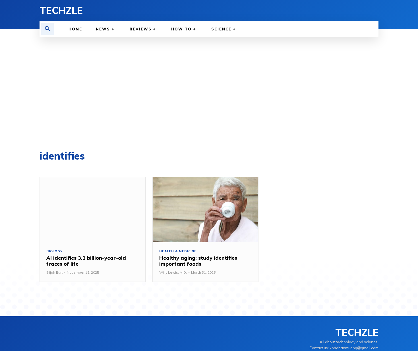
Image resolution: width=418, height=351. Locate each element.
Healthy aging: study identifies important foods (198, 261)
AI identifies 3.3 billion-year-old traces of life (86, 261)
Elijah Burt (54, 272)
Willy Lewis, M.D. (173, 272)
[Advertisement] (209, 94)
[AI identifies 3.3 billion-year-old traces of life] (92, 209)
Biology (54, 251)
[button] (47, 29)
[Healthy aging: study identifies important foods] (205, 209)
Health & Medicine (177, 251)
